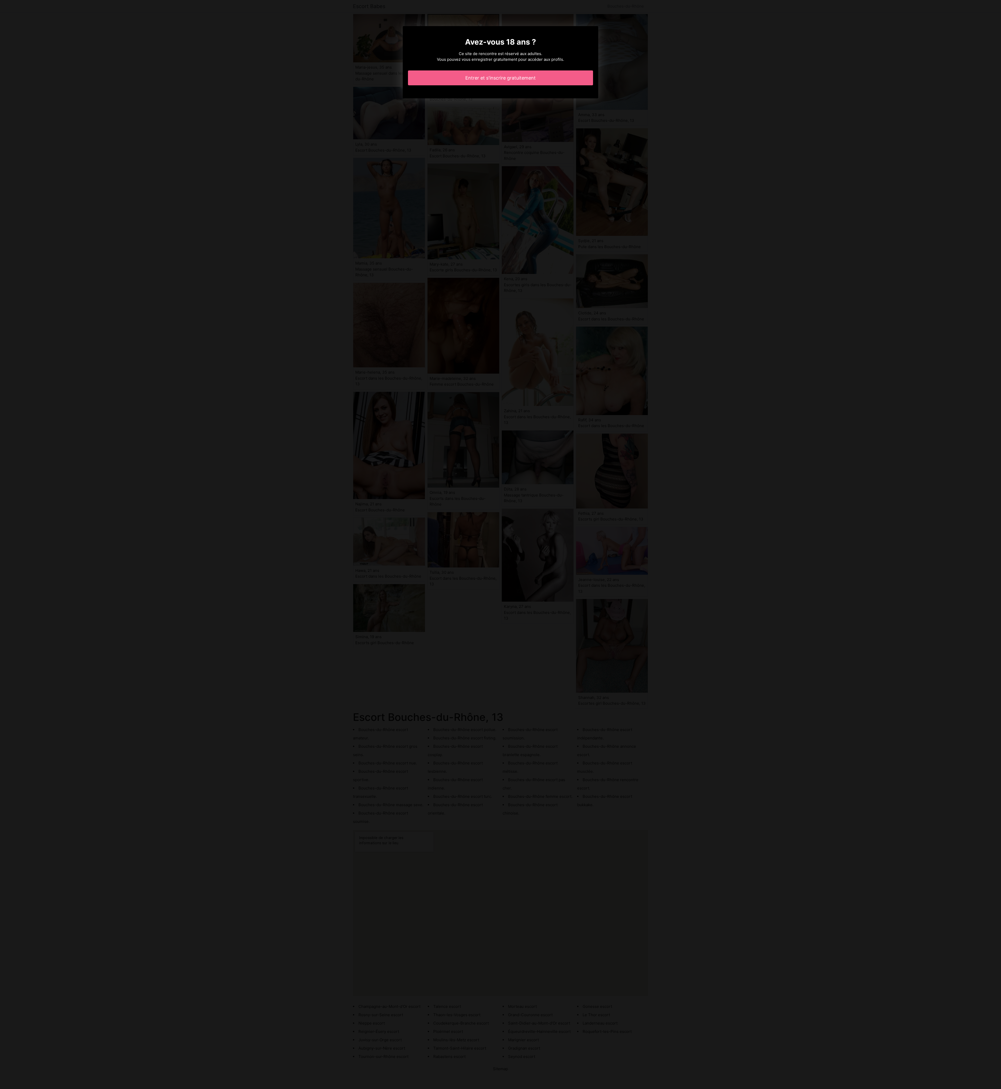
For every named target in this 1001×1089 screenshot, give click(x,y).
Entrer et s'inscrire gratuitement (500, 78)
